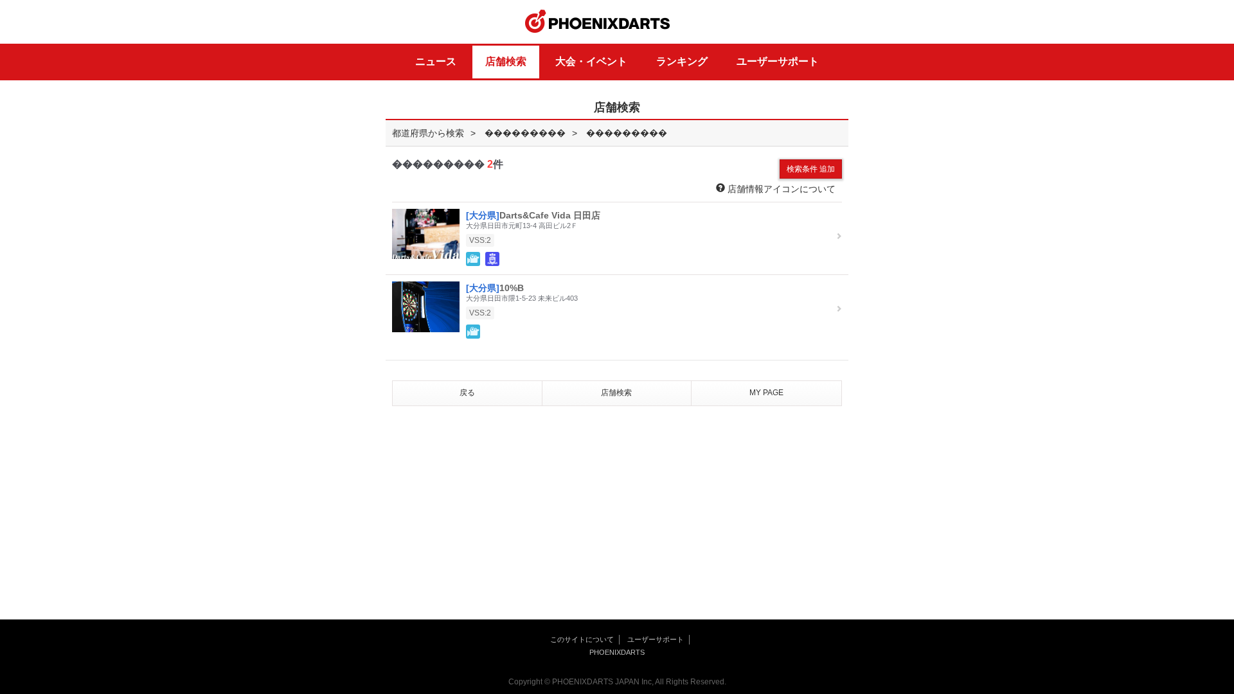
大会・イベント (591, 61)
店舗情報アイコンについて (780, 189)
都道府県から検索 (428, 133)
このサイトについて (582, 639)
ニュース (435, 61)
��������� (525, 133)
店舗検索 (505, 61)
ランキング (682, 61)
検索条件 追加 (811, 169)
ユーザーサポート (778, 61)
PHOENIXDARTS (597, 22)
